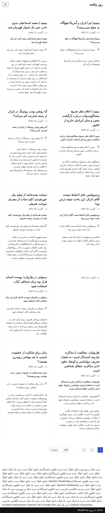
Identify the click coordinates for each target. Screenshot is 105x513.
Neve (100, 510)
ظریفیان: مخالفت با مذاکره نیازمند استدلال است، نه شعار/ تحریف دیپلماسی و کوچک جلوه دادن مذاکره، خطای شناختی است (80, 361)
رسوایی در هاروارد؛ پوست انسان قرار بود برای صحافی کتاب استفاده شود (26, 281)
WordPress (83, 510)
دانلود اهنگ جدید (71, 469)
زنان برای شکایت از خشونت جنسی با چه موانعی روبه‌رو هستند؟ (29, 357)
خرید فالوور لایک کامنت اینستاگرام (82, 493)
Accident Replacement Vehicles (19, 504)
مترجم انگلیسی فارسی (72, 489)
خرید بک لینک (15, 469)
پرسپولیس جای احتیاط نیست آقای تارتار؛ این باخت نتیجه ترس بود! (79, 199)
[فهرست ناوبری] (5, 4)
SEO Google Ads (46, 504)
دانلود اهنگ (91, 477)
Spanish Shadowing (59, 481)
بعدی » (54, 450)
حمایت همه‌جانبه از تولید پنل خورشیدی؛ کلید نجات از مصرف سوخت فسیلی (27, 199)
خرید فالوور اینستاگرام (51, 469)
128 (66, 450)
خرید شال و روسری (90, 469)
